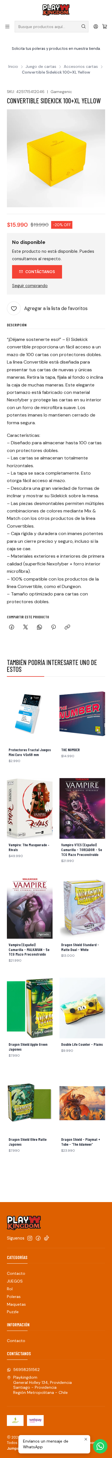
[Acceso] (96, 26)
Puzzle (13, 1311)
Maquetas (16, 1304)
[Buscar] (83, 26)
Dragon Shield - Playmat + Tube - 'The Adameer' (80, 1142)
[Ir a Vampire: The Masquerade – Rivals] (30, 808)
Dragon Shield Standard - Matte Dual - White (80, 947)
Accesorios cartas (81, 67)
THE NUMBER (70, 749)
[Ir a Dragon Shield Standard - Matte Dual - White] (82, 908)
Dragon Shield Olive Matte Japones (28, 1142)
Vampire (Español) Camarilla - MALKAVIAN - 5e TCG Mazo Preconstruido (29, 949)
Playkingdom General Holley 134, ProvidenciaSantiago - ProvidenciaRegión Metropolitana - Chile (42, 1385)
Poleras (14, 1296)
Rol (10, 1288)
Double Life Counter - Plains (82, 1044)
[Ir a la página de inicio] (56, 10)
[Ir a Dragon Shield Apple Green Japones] (30, 1008)
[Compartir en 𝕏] (25, 627)
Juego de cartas (41, 67)
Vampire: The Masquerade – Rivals (29, 847)
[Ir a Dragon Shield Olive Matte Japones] (30, 1103)
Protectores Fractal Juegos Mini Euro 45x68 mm (30, 752)
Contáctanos (40, 271)
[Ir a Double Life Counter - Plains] (82, 1008)
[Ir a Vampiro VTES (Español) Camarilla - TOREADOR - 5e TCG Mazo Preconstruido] (82, 808)
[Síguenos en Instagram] (30, 1238)
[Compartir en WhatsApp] (39, 627)
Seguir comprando (30, 286)
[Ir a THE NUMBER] (82, 713)
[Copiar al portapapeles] (67, 627)
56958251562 (26, 1369)
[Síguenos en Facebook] (38, 1238)
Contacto (16, 1273)
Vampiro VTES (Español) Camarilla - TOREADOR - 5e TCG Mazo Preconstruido (81, 850)
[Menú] (7, 26)
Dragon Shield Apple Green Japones (28, 1046)
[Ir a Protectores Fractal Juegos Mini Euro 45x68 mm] (30, 713)
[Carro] (105, 26)
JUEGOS (15, 1281)
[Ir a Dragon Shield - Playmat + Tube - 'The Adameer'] (82, 1103)
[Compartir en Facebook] (11, 627)
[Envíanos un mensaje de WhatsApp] (100, 1446)
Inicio (13, 67)
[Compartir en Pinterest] (53, 627)
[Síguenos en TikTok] (46, 1238)
